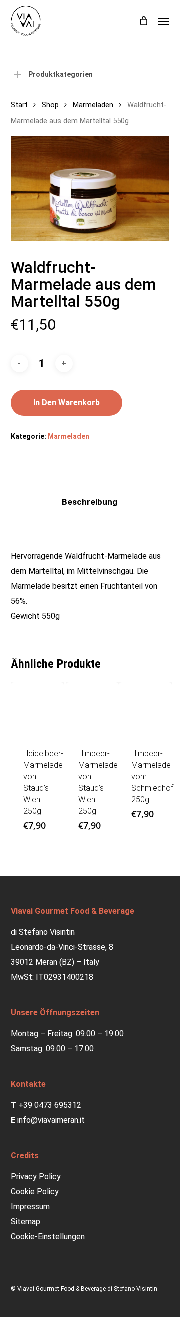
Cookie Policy (35, 1191)
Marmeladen (93, 104)
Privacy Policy (36, 1176)
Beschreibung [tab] (90, 502)
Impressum (30, 1206)
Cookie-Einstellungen (48, 1236)
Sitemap (25, 1221)
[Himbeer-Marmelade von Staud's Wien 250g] (92, 708)
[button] (163, 21)
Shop (50, 104)
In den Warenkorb (67, 402)
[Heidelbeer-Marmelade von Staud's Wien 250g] (37, 708)
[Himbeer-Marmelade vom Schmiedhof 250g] (145, 708)
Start (19, 104)
